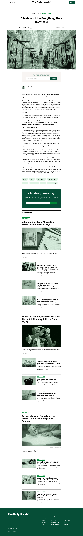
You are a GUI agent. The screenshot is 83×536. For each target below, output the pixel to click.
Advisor (9, 6)
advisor (24, 179)
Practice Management (60, 6)
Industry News (33, 6)
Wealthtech (73, 6)
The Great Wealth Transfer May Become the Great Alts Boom (46, 394)
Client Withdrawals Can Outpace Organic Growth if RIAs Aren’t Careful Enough (48, 363)
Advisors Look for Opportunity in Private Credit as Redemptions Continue (38, 418)
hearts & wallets (41, 179)
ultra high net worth (52, 179)
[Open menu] (12, 2)
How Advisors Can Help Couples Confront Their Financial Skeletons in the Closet (48, 496)
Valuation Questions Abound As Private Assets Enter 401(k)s (38, 223)
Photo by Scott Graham (53, 447)
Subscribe (54, 78)
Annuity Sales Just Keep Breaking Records (47, 380)
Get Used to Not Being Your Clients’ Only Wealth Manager (48, 463)
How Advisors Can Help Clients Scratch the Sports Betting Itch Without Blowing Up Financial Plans (48, 267)
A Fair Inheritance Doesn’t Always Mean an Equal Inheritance (47, 300)
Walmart (25, 183)
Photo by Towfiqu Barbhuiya (52, 250)
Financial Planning (20, 6)
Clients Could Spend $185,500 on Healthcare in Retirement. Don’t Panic (49, 479)
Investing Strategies (46, 6)
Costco (32, 179)
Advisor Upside (35, 13)
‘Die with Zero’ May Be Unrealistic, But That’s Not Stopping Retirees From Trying (41, 319)
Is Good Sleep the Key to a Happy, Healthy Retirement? (47, 284)
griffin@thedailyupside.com (31, 88)
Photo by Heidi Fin (68, 69)
